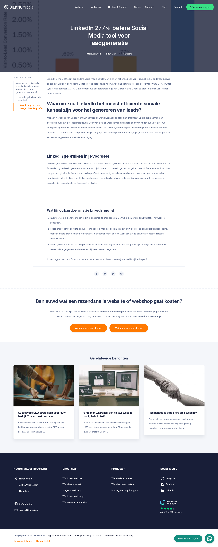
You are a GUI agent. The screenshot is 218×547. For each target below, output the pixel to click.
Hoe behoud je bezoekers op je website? (173, 412)
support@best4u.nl (28, 510)
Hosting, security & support (125, 490)
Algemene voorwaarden (59, 535)
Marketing (127, 54)
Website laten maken (121, 478)
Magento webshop (71, 490)
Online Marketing (124, 535)
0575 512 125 (25, 503)
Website (79, 7)
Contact (178, 7)
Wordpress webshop (72, 496)
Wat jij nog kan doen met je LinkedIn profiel (31, 106)
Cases (137, 7)
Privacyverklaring (82, 535)
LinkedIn (170, 490)
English (46, 541)
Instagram (170, 478)
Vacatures (109, 535)
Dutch (39, 541)
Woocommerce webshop (75, 502)
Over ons (149, 7)
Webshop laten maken (122, 484)
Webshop (96, 7)
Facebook (171, 484)
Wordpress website (72, 478)
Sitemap (97, 535)
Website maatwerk (71, 484)
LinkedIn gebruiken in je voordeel (29, 98)
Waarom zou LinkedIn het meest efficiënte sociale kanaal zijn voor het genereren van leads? (28, 87)
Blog (164, 7)
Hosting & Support (117, 7)
